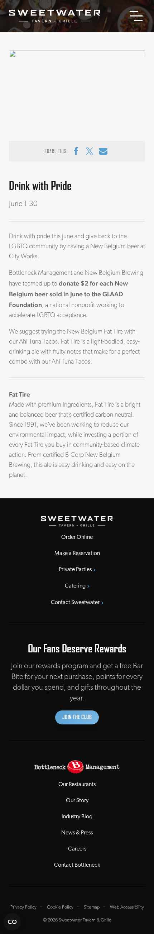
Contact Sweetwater (75, 602)
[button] (76, 151)
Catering (75, 586)
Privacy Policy (23, 907)
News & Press (77, 833)
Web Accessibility (127, 907)
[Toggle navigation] (136, 16)
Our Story (77, 801)
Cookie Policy (60, 907)
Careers (77, 849)
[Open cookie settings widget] (12, 921)
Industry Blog (77, 817)
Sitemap (92, 907)
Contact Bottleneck (77, 865)
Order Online (77, 537)
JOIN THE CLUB (77, 717)
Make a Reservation (77, 553)
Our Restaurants (77, 784)
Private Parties (75, 570)
